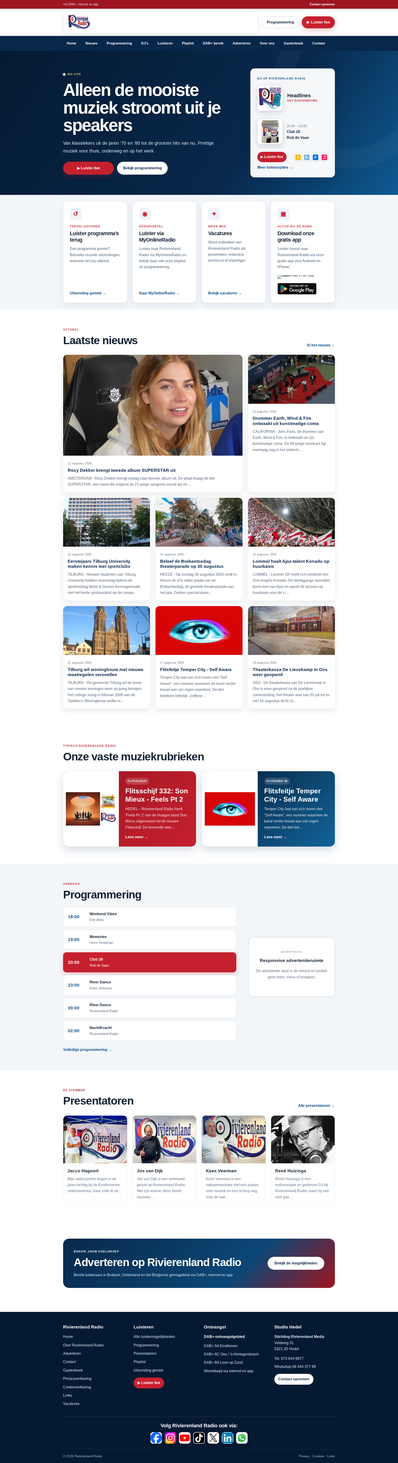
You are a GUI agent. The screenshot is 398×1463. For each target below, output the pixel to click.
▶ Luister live (88, 168)
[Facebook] (156, 1438)
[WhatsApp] (242, 1438)
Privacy (304, 1456)
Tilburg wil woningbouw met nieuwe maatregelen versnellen (105, 672)
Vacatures (71, 1404)
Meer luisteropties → (275, 167)
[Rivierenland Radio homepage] (102, 22)
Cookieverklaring (77, 1387)
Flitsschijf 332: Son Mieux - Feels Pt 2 (156, 795)
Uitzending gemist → (88, 293)
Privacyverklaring (77, 1379)
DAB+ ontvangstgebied (224, 1337)
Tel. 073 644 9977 (289, 1358)
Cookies (318, 1456)
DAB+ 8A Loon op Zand (223, 1362)
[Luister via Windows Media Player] (306, 157)
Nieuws (91, 43)
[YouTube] (184, 1438)
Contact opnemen (322, 4)
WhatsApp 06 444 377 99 (295, 1367)
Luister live (320, 22)
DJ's (144, 43)
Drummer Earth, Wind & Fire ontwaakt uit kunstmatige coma (286, 421)
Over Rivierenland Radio (83, 1345)
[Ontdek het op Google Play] (297, 288)
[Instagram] (170, 1438)
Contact (318, 43)
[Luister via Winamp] (298, 157)
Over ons (267, 43)
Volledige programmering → (87, 1050)
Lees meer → (136, 837)
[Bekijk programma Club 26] (270, 131)
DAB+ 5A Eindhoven (221, 1346)
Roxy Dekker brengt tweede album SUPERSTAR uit (122, 470)
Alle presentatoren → (316, 1106)
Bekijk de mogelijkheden (296, 1263)
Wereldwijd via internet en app (228, 1371)
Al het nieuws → (321, 345)
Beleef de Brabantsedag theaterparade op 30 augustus (192, 564)
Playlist (188, 43)
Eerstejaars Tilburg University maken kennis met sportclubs (99, 564)
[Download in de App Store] (297, 277)
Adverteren (242, 43)
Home (71, 43)
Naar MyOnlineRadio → (159, 293)
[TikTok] (199, 1438)
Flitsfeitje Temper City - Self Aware (196, 669)
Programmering (280, 22)
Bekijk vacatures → (225, 293)
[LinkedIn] (227, 1438)
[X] (213, 1438)
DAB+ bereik (213, 43)
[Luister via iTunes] (324, 157)
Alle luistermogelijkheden (154, 1337)
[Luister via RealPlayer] (315, 157)
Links (67, 1395)
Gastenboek (293, 43)
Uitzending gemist (148, 1370)
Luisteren (165, 43)
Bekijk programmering (142, 168)
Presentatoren (145, 1353)
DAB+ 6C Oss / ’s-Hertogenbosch (231, 1354)
